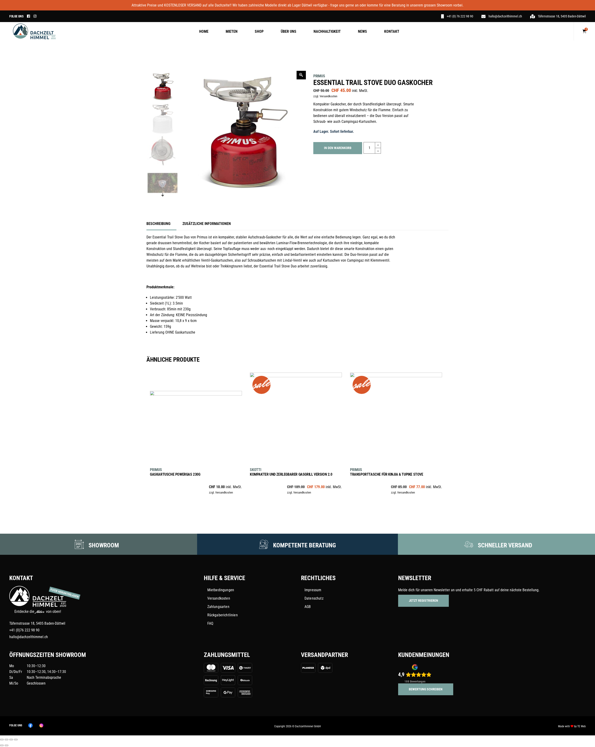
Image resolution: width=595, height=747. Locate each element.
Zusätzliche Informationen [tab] (206, 223)
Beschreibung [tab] (158, 223)
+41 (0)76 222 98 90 (24, 630)
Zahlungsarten (218, 606)
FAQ (210, 623)
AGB (307, 606)
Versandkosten (218, 598)
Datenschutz (314, 598)
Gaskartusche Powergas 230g (175, 474)
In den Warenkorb (337, 148)
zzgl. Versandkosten (325, 96)
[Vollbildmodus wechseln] (6, 739)
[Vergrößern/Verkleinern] (2, 739)
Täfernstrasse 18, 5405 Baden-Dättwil (37, 623)
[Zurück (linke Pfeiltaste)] (2, 745)
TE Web (581, 726)
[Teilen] (11, 739)
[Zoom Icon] (301, 75)
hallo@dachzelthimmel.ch (28, 637)
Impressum (312, 590)
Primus (319, 76)
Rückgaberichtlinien (222, 615)
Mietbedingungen (220, 590)
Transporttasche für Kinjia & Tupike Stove (386, 474)
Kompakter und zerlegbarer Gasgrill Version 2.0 (291, 474)
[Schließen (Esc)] (16, 739)
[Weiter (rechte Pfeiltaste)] (6, 745)
